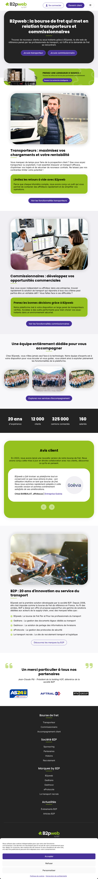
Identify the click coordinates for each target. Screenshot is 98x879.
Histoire (49, 756)
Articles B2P (49, 813)
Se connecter (54, 5)
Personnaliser (49, 870)
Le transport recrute (49, 794)
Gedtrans (49, 780)
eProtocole (49, 789)
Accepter (49, 856)
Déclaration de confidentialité (56, 876)
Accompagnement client (49, 731)
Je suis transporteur (33, 53)
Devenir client (75, 5)
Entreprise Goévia (53, 493)
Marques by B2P (49, 768)
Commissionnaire (49, 727)
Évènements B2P (49, 809)
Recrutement (49, 760)
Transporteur (49, 722)
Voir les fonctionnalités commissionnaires (49, 323)
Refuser (49, 863)
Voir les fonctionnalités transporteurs (49, 200)
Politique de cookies (37, 876)
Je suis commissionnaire (62, 53)
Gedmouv (49, 785)
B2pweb (49, 775)
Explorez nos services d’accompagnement (49, 398)
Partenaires (49, 751)
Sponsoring (49, 746)
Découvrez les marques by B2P (49, 642)
